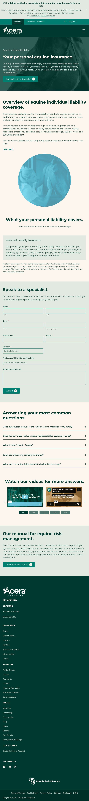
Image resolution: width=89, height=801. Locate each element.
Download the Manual (17, 565)
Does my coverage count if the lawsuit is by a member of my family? (38, 426)
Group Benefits (9, 617)
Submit (9, 391)
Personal (18, 22)
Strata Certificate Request (14, 751)
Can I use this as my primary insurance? (23, 455)
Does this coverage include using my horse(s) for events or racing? (37, 436)
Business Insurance (11, 611)
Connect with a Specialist (18, 79)
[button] (65, 21)
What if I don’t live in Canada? (18, 445)
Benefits (40, 22)
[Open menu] (84, 31)
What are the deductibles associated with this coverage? (32, 464)
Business (31, 22)
